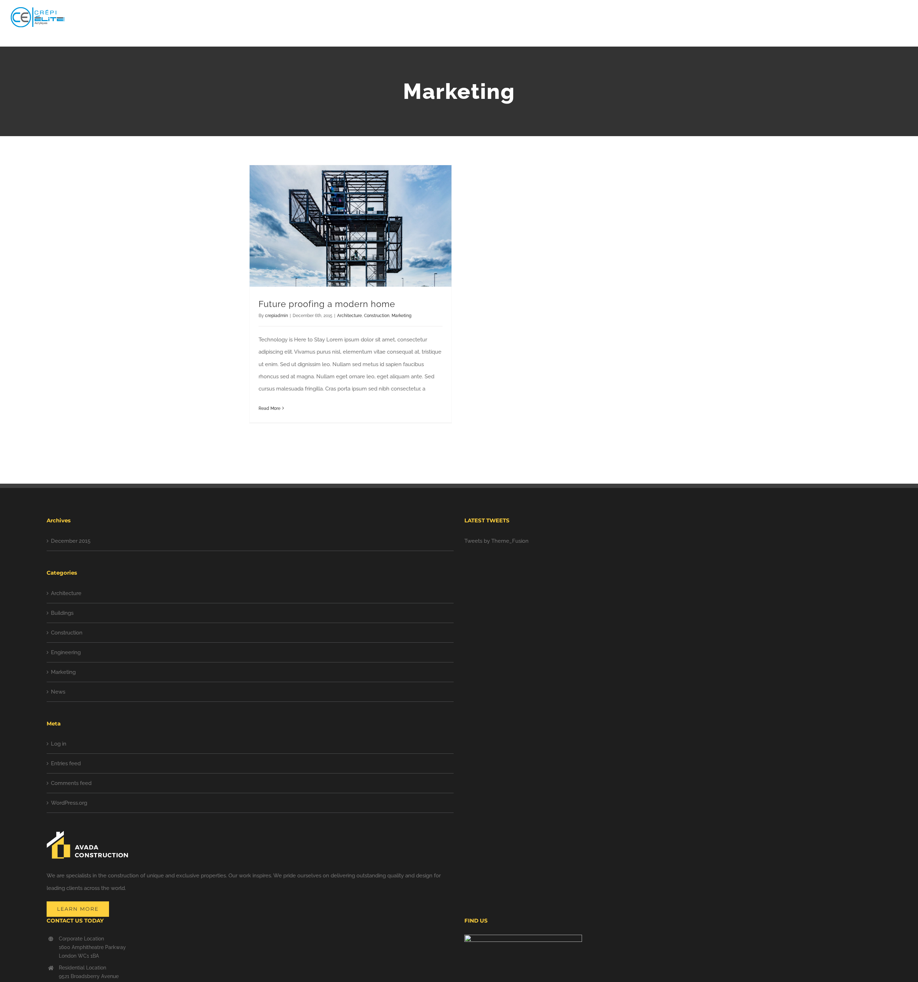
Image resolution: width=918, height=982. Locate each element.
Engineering (66, 652)
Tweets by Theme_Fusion (496, 541)
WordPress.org (69, 803)
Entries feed (66, 763)
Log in (58, 744)
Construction (376, 315)
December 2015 (70, 541)
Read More (269, 408)
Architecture (349, 315)
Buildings (62, 613)
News (58, 692)
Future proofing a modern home (327, 304)
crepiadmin (276, 315)
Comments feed (71, 783)
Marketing (401, 315)
